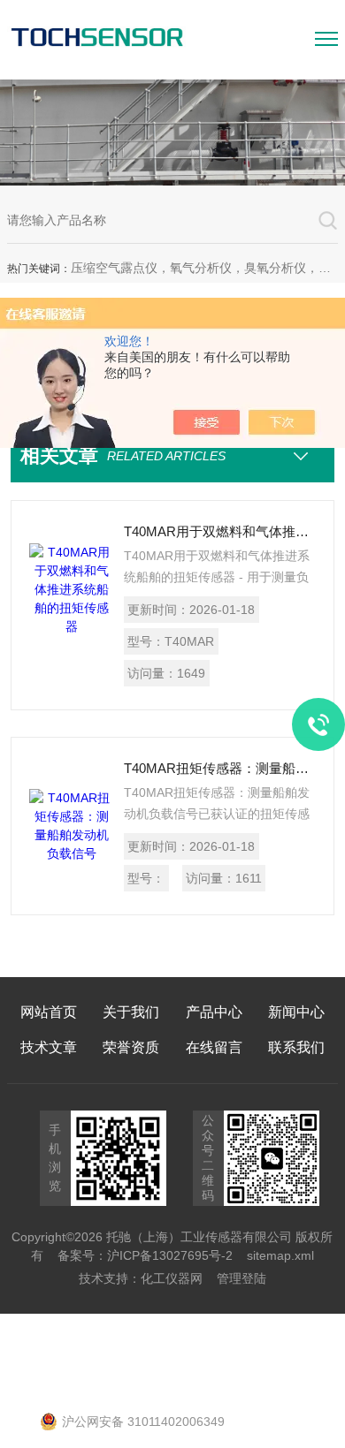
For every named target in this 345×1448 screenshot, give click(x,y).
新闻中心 (296, 1012)
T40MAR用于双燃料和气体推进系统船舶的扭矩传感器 (220, 531)
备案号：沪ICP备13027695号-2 (145, 1255)
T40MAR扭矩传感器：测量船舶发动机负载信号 (220, 768)
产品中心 (214, 1012)
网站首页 (48, 1012)
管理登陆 (241, 1278)
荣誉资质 (131, 1047)
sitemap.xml (280, 1255)
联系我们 (296, 1047)
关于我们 (131, 1012)
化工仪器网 (172, 1278)
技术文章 (48, 1047)
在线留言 (214, 1047)
